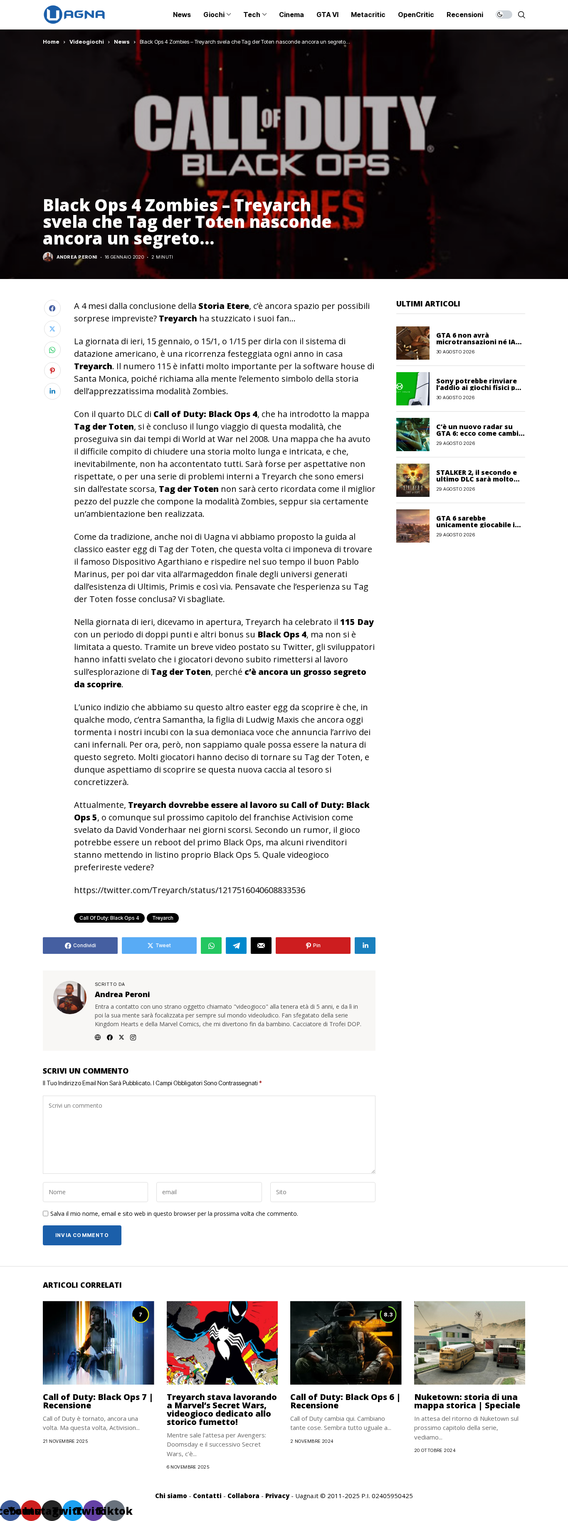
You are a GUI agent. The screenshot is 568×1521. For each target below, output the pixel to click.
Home (51, 41)
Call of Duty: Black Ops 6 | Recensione (345, 1401)
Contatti (207, 1495)
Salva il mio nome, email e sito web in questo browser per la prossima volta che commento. (174, 1213)
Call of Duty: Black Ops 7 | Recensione (98, 1401)
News (122, 41)
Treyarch (162, 918)
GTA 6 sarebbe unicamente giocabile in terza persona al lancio (477, 524)
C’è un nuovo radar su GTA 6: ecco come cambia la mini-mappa (479, 433)
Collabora (243, 1495)
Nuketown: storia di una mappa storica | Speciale (467, 1401)
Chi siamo (171, 1495)
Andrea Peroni (77, 257)
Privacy (277, 1495)
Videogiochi (86, 41)
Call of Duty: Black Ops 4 (109, 918)
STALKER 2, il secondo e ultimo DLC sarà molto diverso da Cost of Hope (478, 478)
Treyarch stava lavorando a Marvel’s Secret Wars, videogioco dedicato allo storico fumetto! (222, 1409)
